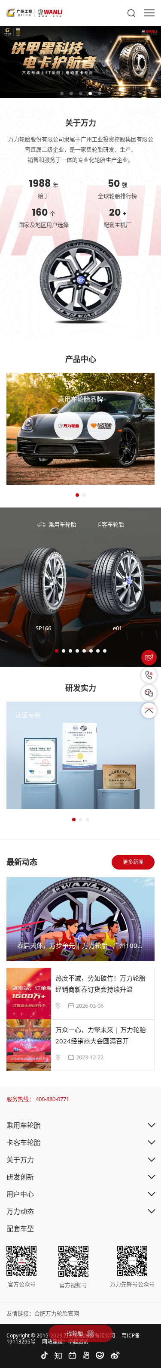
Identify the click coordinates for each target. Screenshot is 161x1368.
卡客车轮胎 (23, 1142)
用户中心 (20, 1194)
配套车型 (20, 1228)
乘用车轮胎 (23, 1125)
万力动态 (20, 1211)
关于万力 (20, 1159)
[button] (62, 93)
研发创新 (20, 1177)
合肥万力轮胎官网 (56, 1313)
